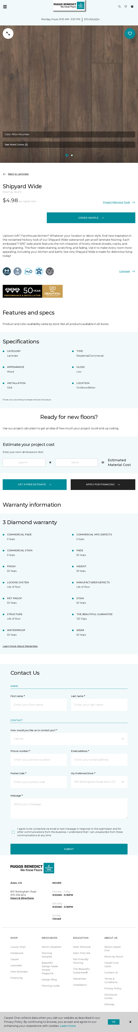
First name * (17, 696)
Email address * (80, 751)
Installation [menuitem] (80, 984)
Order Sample (88, 217)
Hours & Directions (22, 898)
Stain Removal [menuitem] (82, 946)
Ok (113, 1021)
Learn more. (68, 1025)
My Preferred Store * (83, 773)
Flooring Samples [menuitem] (47, 955)
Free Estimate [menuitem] (19, 971)
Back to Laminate (18, 174)
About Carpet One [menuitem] (112, 948)
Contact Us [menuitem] (111, 972)
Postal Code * (18, 773)
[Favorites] (126, 6)
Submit (69, 849)
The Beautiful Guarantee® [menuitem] (81, 971)
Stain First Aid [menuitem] (81, 953)
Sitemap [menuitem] (109, 1004)
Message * (16, 795)
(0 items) (132, 6)
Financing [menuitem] (16, 977)
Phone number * (20, 751)
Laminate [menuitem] (16, 965)
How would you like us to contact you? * (33, 730)
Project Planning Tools (116, 202)
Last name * (78, 696)
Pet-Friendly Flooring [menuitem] (80, 961)
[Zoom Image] (8, 33)
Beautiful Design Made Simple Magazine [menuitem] (50, 968)
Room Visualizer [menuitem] (51, 946)
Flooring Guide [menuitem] (51, 985)
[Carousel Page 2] (72, 155)
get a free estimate (32, 484)
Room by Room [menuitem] (113, 956)
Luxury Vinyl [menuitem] (17, 946)
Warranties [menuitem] (79, 978)
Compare (124, 271)
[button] (119, 6)
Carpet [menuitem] (14, 959)
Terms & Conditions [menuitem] (111, 980)
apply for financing (100, 484)
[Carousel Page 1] (66, 155)
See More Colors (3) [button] (16, 144)
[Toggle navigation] (5, 7)
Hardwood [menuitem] (16, 953)
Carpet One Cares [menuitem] (111, 964)
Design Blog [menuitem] (49, 979)
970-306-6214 (91, 19)
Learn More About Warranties (20, 646)
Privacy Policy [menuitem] (112, 988)
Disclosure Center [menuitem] (110, 996)
